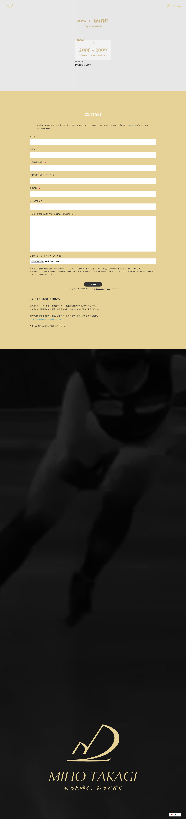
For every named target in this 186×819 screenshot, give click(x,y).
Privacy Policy (100, 289)
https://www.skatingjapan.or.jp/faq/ (45, 319)
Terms (108, 289)
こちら (132, 125)
